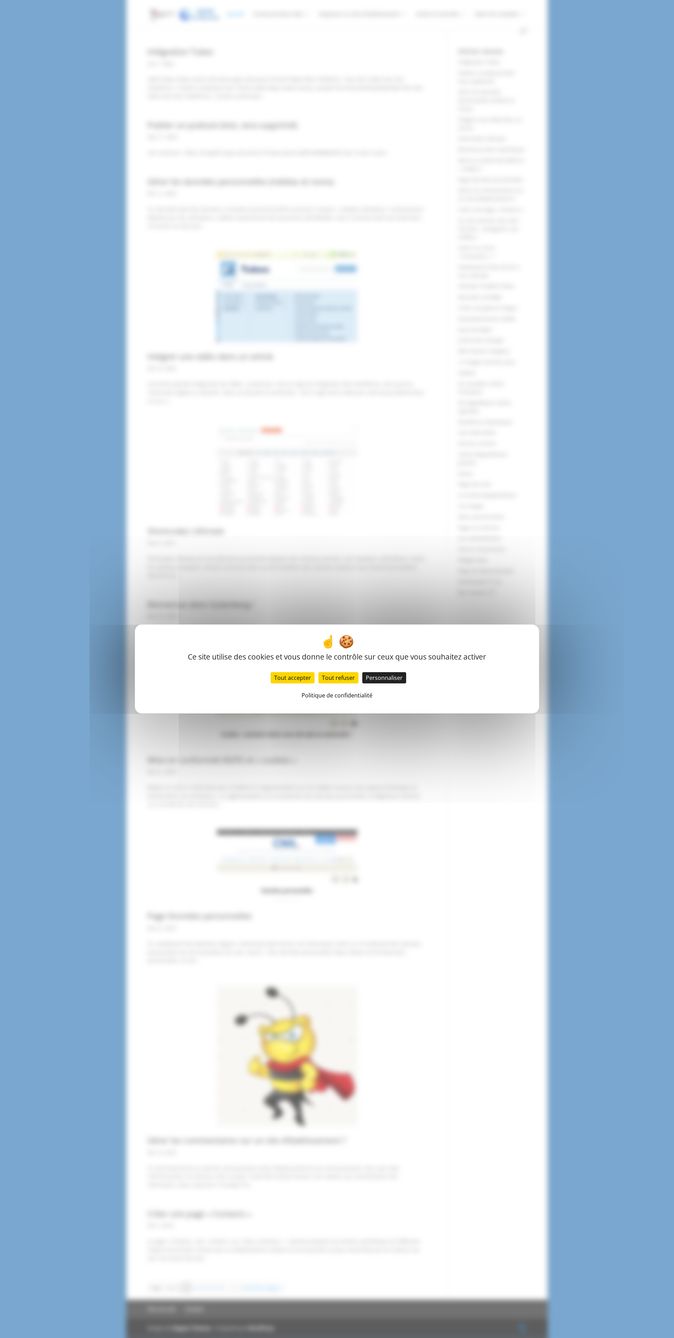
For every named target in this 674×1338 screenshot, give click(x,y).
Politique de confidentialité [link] (337, 695)
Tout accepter (292, 678)
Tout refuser (338, 678)
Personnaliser (384, 678)
